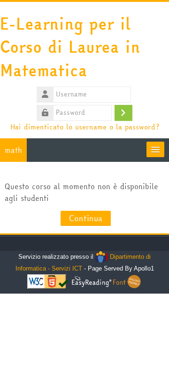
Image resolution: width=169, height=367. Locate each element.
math (13, 150)
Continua (85, 218)
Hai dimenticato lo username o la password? (84, 126)
